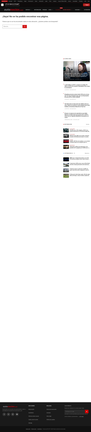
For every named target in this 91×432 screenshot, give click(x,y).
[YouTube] (17, 414)
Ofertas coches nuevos (34, 416)
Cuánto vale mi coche (33, 419)
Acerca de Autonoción (51, 409)
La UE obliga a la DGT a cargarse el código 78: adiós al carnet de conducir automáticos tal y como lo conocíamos (77, 86)
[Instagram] (12, 414)
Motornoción (37, 9)
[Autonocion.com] (13, 9)
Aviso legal (49, 416)
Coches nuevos (67, 9)
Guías (50, 9)
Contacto (49, 412)
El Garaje (58, 9)
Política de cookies (51, 419)
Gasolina (77, 9)
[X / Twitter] (8, 414)
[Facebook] (4, 414)
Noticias (28, 9)
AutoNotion (87, 9)
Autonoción (28, 429)
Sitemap (30, 422)
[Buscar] (25, 26)
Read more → (87, 153)
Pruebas (45, 9)
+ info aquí (81, 416)
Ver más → (88, 124)
